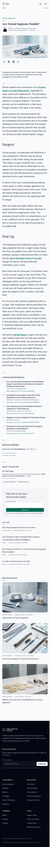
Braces (4, 792)
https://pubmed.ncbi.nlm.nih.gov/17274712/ (20, 433)
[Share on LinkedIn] (13, 62)
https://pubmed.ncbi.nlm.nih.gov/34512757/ (20, 413)
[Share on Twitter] (4, 62)
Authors (5, 819)
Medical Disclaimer (34, 827)
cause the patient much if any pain (25, 258)
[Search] (40, 4)
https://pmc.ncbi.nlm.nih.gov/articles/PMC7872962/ (23, 422)
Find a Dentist (32, 792)
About (4, 8)
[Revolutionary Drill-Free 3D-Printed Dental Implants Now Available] (25, 553)
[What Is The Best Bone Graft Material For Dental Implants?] (25, 684)
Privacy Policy (32, 815)
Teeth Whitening (8, 800)
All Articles (31, 784)
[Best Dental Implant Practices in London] (25, 530)
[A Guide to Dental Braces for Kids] (25, 564)
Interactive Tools (33, 800)
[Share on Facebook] (9, 62)
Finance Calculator (34, 796)
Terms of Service (33, 819)
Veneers (5, 788)
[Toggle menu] (45, 4)
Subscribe (25, 510)
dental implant (20, 334)
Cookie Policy (32, 823)
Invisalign (5, 796)
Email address (11, 501)
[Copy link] (18, 62)
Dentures (5, 804)
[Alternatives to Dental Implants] (25, 600)
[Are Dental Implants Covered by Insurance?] (25, 641)
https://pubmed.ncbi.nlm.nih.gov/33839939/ (21, 391)
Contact (45, 8)
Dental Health (32, 788)
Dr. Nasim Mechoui (19, 449)
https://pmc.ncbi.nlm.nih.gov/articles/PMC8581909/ (23, 402)
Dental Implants (8, 18)
